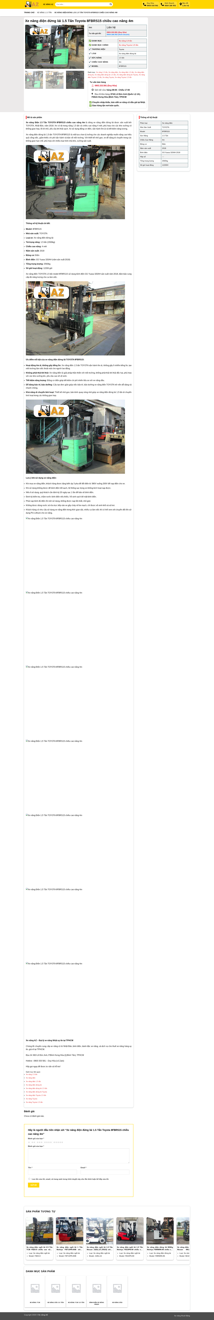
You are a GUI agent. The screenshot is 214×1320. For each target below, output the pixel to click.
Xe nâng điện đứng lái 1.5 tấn (105, 75)
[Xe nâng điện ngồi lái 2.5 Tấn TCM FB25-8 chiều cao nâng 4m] (39, 1230)
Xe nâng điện (113, 72)
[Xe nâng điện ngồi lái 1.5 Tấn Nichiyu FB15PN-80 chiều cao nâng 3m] (130, 1230)
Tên (30, 1168)
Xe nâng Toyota (108, 77)
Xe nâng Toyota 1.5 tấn (128, 45)
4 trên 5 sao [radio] (47, 1142)
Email (83, 1168)
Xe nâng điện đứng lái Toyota (127, 75)
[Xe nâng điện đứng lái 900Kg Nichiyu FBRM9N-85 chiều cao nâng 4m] (160, 1230)
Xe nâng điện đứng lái (34, 1085)
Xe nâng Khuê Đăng (182, 1316)
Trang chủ (29, 12)
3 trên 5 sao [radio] (39, 1142)
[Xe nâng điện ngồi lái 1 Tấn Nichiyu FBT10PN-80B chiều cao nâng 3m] (69, 1230)
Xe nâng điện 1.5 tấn (126, 72)
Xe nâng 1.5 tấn (44, 12)
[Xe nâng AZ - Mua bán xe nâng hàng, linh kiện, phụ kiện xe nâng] (31, 4)
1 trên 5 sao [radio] (28, 1142)
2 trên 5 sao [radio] (33, 1142)
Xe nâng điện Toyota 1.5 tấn (36, 1095)
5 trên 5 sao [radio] (58, 1142)
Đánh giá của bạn (36, 1138)
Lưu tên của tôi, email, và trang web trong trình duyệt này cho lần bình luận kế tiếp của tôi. (70, 1179)
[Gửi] (111, 4)
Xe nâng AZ (48, 4)
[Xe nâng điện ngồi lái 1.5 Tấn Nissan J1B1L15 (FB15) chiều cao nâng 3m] (99, 1230)
